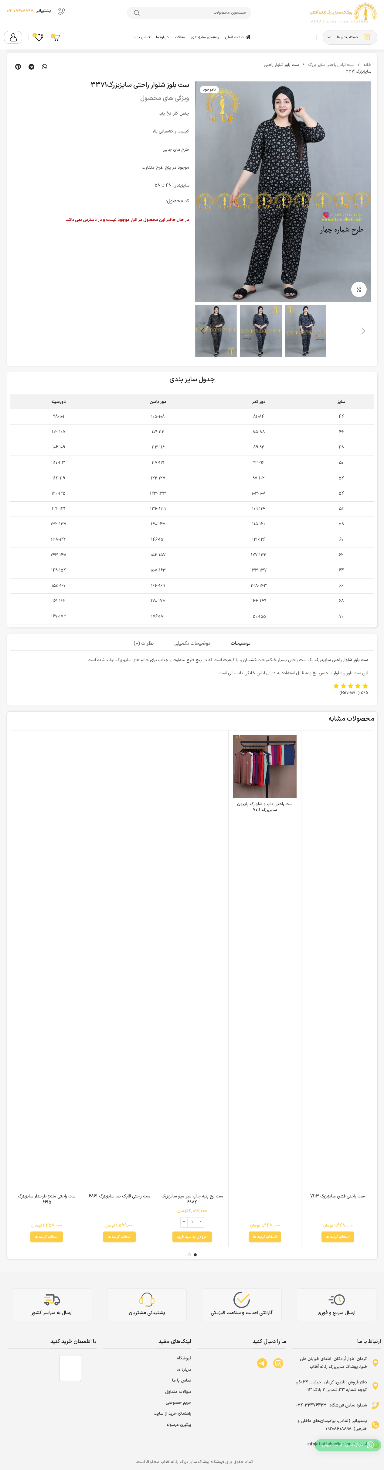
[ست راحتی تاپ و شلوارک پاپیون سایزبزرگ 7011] (265, 767)
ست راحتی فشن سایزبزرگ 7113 (337, 1196)
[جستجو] (137, 13)
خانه (366, 65)
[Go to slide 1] (195, 1254)
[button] (44, 67)
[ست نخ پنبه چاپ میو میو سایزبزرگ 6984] (192, 963)
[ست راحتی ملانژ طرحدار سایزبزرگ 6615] (47, 963)
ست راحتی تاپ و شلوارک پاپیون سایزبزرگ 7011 (265, 807)
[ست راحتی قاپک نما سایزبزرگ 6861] (119, 963)
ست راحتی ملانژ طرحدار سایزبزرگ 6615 (47, 1199)
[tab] (240, 644)
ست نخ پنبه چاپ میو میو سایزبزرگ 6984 (192, 1199)
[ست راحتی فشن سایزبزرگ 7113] (337, 963)
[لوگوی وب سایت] (342, 12)
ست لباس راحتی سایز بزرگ (330, 65)
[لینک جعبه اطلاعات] (37, 13)
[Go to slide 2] (189, 1254)
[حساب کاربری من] (13, 37)
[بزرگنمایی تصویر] (358, 289)
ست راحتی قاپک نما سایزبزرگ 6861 (119, 1196)
